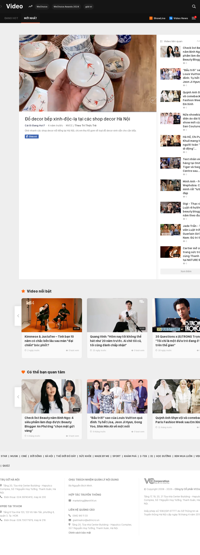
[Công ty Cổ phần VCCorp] (156, 481)
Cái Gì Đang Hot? (35, 125)
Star (4, 456)
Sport (116, 456)
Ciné (24, 456)
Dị (151, 456)
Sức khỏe (85, 456)
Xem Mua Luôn (183, 456)
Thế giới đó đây (66, 456)
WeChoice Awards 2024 (66, 6)
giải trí (88, 6)
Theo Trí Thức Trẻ (85, 125)
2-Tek (143, 456)
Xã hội (49, 456)
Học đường (163, 456)
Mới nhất (30, 18)
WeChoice (42, 6)
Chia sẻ (33, 136)
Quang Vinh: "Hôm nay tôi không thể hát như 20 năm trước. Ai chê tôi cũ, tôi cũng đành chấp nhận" (116, 341)
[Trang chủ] (14, 6)
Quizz (6, 465)
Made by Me (102, 456)
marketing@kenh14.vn (84, 500)
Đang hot (11, 18)
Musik (14, 456)
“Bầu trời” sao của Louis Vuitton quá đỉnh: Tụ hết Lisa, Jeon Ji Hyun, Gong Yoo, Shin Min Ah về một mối (116, 422)
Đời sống (36, 456)
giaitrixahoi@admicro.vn (86, 520)
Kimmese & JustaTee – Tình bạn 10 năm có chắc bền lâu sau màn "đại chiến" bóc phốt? (49, 341)
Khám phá (130, 456)
